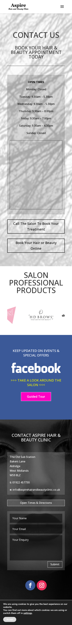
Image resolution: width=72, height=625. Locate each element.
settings (27, 613)
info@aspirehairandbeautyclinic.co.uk (36, 489)
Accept (10, 619)
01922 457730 (21, 482)
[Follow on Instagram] (42, 585)
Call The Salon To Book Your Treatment (36, 226)
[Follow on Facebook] (30, 585)
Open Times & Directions (36, 503)
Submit (54, 564)
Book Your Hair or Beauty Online (36, 245)
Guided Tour (36, 396)
